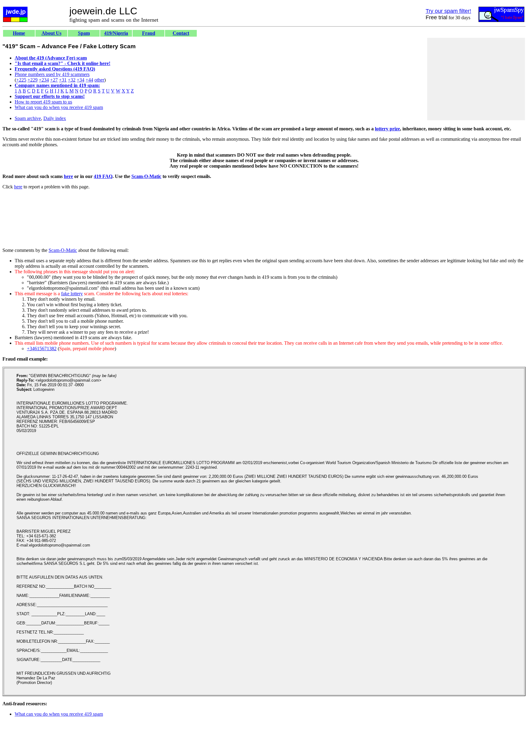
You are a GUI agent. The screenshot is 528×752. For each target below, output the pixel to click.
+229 (33, 79)
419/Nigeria (116, 33)
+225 (21, 79)
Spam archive (28, 118)
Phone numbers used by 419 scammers (52, 74)
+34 (80, 79)
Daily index (54, 118)
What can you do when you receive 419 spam (59, 107)
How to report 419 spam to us (43, 101)
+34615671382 (42, 348)
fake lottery (72, 293)
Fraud (148, 33)
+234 (44, 79)
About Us (51, 33)
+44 (89, 79)
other (99, 79)
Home (19, 33)
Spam (84, 33)
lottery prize (387, 128)
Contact (181, 33)
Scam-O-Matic (146, 176)
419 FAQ (103, 176)
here (68, 176)
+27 (54, 79)
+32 (71, 79)
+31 (63, 79)
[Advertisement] (476, 79)
